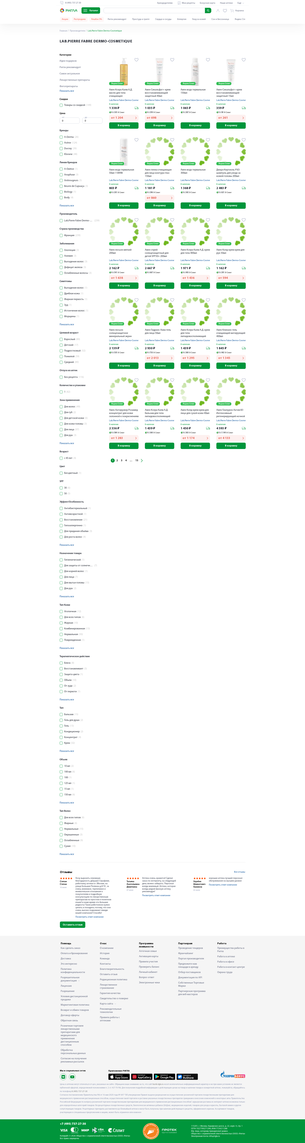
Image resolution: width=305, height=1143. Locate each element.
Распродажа (80, 19)
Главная (63, 31)
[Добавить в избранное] (137, 59)
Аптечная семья (148, 951)
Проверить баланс (149, 967)
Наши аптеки (226, 3)
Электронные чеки (149, 982)
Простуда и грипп (140, 19)
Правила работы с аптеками (110, 1019)
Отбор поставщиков (189, 972)
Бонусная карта (207, 3)
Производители (77, 31)
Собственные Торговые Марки (191, 984)
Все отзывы (239, 872)
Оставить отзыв (73, 925)
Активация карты (148, 956)
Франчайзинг (185, 953)
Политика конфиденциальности (73, 971)
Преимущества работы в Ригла (230, 950)
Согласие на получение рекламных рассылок (74, 1060)
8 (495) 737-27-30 (79, 1091)
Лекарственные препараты (75, 80)
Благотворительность (112, 969)
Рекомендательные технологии (111, 1011)
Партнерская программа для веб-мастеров (192, 993)
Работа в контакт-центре (231, 967)
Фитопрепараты (69, 86)
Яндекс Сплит (241, 19)
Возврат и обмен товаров (75, 1010)
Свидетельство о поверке (114, 998)
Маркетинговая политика (75, 1005)
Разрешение (68, 991)
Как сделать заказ (70, 948)
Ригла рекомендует (117, 19)
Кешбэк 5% (96, 19)
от (63, 117)
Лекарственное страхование (108, 986)
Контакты (105, 964)
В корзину (124, 125)
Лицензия (66, 986)
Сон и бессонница (220, 19)
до (86, 117)
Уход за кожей (199, 19)
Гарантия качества (110, 993)
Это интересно (69, 964)
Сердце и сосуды (163, 19)
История (104, 953)
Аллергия (181, 19)
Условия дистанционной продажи (74, 998)
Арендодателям (165, 3)
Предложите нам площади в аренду (188, 965)
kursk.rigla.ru (158, 1084)
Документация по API (190, 977)
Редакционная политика (113, 979)
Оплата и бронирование (74, 953)
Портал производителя (191, 958)
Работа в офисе (225, 962)
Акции (65, 19)
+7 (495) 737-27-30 (73, 1124)
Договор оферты (70, 1015)
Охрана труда (224, 972)
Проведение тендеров (190, 948)
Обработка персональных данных (73, 1052)
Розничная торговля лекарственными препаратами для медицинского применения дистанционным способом (72, 1035)
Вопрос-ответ (146, 977)
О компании (106, 948)
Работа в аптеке (226, 956)
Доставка (66, 958)
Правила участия (148, 961)
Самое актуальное (70, 73)
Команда (105, 958)
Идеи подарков (68, 61)
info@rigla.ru (214, 1136)
